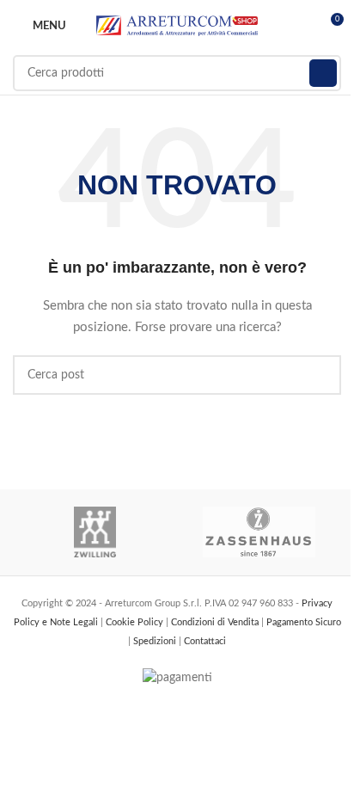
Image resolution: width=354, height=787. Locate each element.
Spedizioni (156, 641)
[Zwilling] (95, 532)
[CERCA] (323, 73)
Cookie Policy (136, 622)
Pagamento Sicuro (303, 622)
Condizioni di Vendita (216, 622)
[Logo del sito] (177, 26)
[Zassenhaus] (259, 532)
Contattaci (205, 641)
